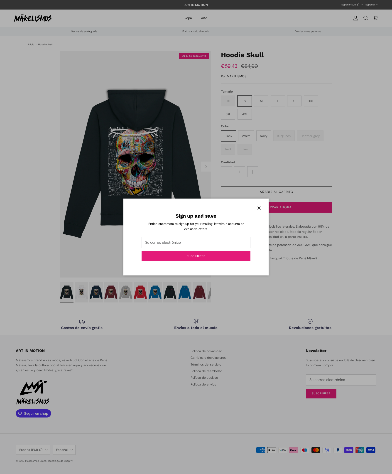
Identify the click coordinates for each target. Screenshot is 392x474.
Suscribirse (196, 256)
